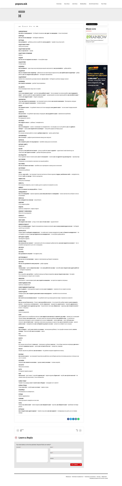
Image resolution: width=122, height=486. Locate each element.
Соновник (21, 11)
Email (51, 452)
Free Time (103, 3)
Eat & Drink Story (93, 3)
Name (51, 447)
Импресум (68, 476)
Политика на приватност (78, 476)
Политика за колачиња (90, 476)
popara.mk (21, 3)
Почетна (58, 3)
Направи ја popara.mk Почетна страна (99, 478)
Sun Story (66, 3)
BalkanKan (83, 3)
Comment (18, 447)
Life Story (74, 3)
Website (52, 458)
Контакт (99, 476)
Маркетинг (104, 476)
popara (20, 26)
